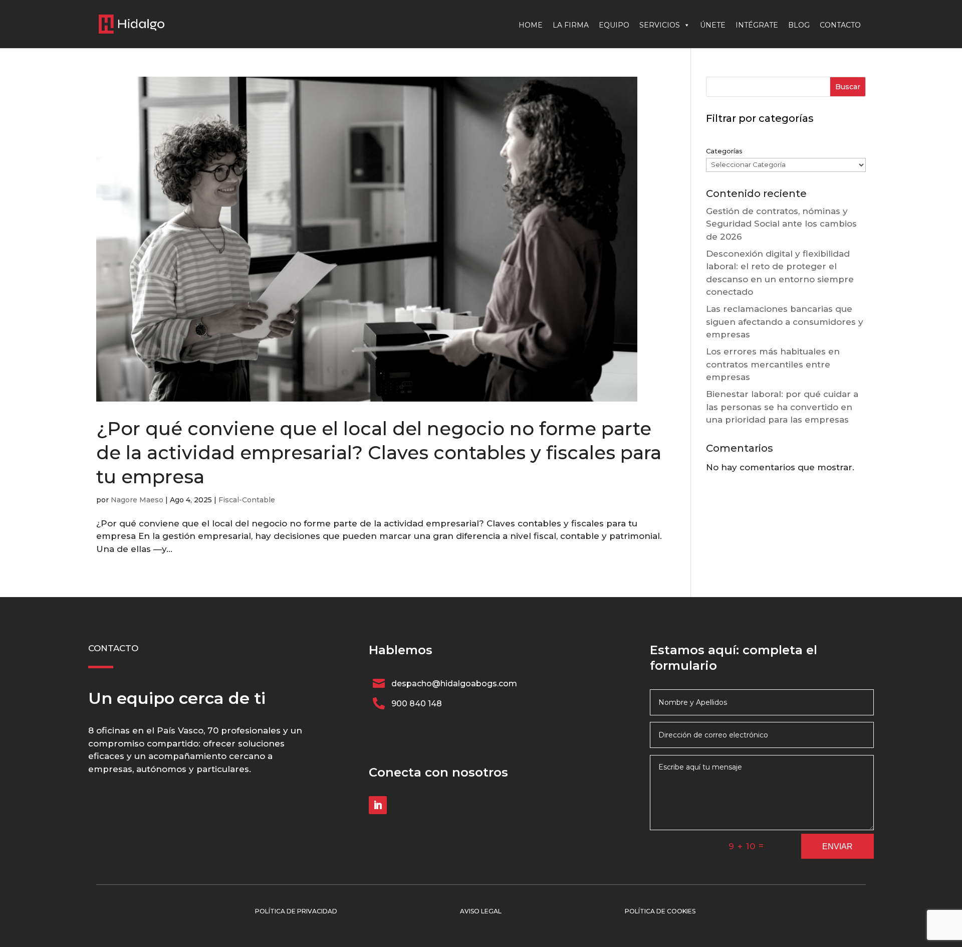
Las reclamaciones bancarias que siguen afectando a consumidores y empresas (784, 321)
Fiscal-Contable (246, 499)
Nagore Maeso (137, 499)
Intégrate (757, 25)
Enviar (837, 846)
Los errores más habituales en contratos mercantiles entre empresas (773, 364)
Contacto (840, 25)
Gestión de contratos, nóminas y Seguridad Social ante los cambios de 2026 (781, 224)
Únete (713, 25)
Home (531, 25)
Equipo (614, 25)
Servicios (659, 25)
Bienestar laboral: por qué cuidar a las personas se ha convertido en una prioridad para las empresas (782, 407)
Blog (799, 25)
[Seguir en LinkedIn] (378, 805)
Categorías (724, 151)
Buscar (847, 86)
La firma (571, 25)
